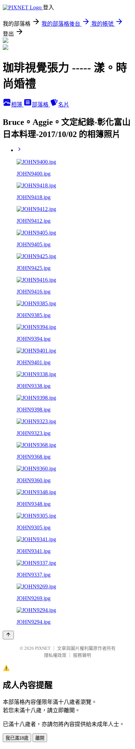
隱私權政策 (55, 655)
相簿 (17, 105)
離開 (39, 738)
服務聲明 (82, 655)
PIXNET (43, 648)
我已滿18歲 (17, 738)
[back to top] (8, 635)
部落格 (41, 105)
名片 (63, 105)
